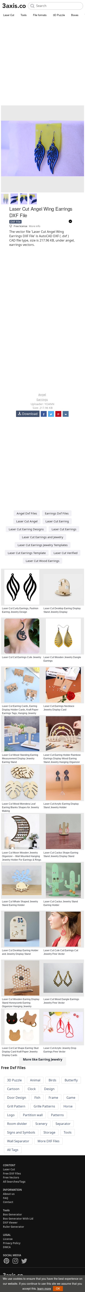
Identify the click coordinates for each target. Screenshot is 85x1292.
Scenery (41, 1124)
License (8, 1239)
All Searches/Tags (14, 1181)
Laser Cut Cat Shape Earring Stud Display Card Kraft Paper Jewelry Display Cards (20, 1052)
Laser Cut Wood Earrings (42, 561)
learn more (44, 1288)
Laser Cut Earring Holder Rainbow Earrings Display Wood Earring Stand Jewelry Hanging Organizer (62, 758)
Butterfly (71, 1080)
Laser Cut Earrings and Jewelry (42, 537)
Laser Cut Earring (57, 521)
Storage (49, 1132)
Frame (53, 1097)
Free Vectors (11, 1177)
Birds (52, 1080)
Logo (11, 1115)
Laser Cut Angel (27, 521)
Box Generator (12, 1214)
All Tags (12, 1150)
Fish (37, 1097)
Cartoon (13, 1089)
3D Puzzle (59, 15)
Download (30, 414)
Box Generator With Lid (18, 1218)
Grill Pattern (16, 1106)
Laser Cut (8, 15)
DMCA (7, 1247)
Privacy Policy (11, 1243)
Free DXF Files (12, 1173)
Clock (32, 1089)
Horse (68, 1106)
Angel (42, 394)
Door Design (16, 1097)
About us (8, 1194)
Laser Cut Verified (65, 553)
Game (70, 1097)
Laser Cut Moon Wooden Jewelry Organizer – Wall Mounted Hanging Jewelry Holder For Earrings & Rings (21, 856)
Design (49, 1089)
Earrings (42, 399)
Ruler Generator (13, 1227)
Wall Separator (18, 1141)
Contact (8, 1202)
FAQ (5, 1198)
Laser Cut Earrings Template (27, 553)
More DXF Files (49, 1141)
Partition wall (33, 1115)
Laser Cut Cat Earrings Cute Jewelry (21, 657)
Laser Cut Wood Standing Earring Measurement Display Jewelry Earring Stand (20, 758)
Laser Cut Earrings (64, 529)
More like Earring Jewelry (42, 1059)
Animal (35, 1080)
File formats (40, 15)
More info (34, 226)
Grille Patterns (44, 1106)
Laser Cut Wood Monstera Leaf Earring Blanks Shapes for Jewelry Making (20, 807)
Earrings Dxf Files (57, 513)
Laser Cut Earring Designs (26, 529)
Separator (63, 1124)
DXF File (15, 222)
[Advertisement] (42, 62)
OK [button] (58, 1288)
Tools (24, 15)
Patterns (57, 1115)
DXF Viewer (10, 1222)
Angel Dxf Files (27, 513)
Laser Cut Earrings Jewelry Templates (43, 545)
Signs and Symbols (21, 1132)
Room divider (17, 1124)
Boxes (74, 15)
